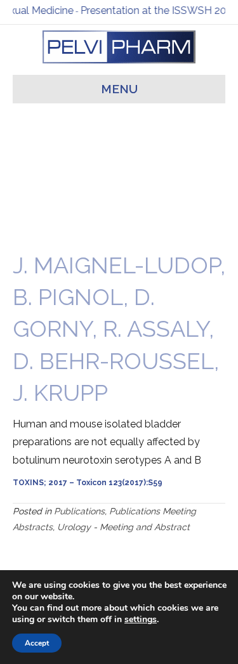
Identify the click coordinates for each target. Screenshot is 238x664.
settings (140, 619)
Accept (37, 643)
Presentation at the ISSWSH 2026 (156, 10)
